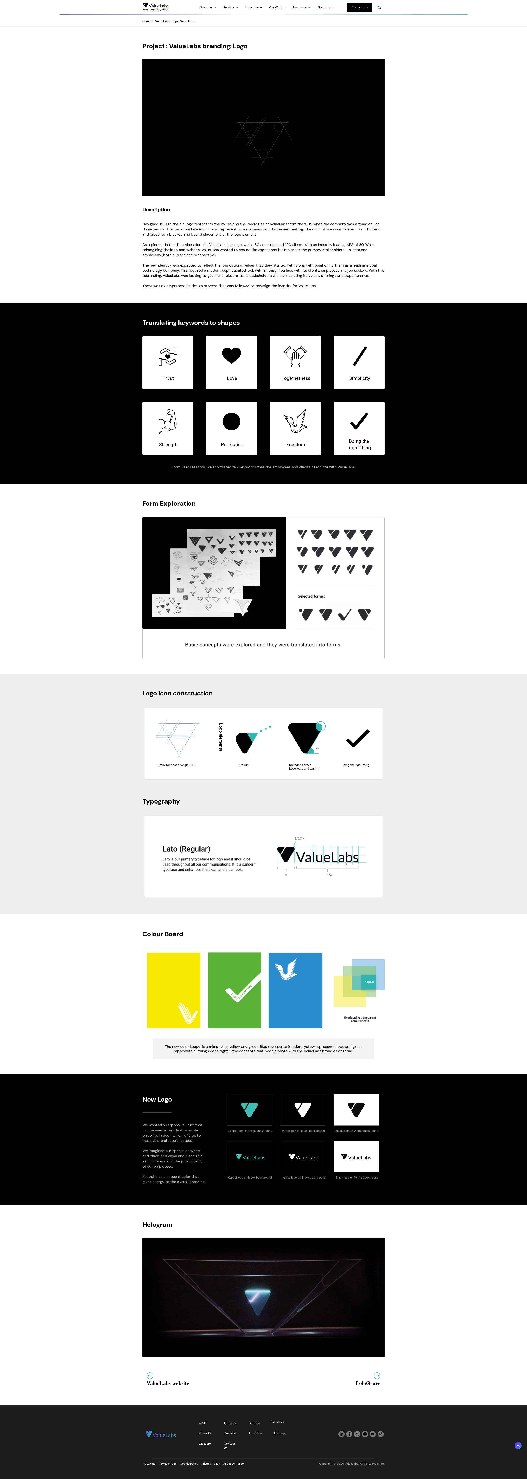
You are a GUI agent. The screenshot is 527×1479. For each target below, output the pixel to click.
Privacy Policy (211, 1463)
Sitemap (150, 1463)
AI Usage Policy (233, 1463)
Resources (300, 7)
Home (146, 21)
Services (229, 7)
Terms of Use (168, 1463)
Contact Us (229, 1446)
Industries (252, 7)
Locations (255, 1433)
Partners (280, 1433)
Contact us (359, 7)
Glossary (205, 1443)
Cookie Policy (189, 1463)
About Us (324, 7)
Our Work (276, 7)
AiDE (202, 1423)
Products (206, 7)
